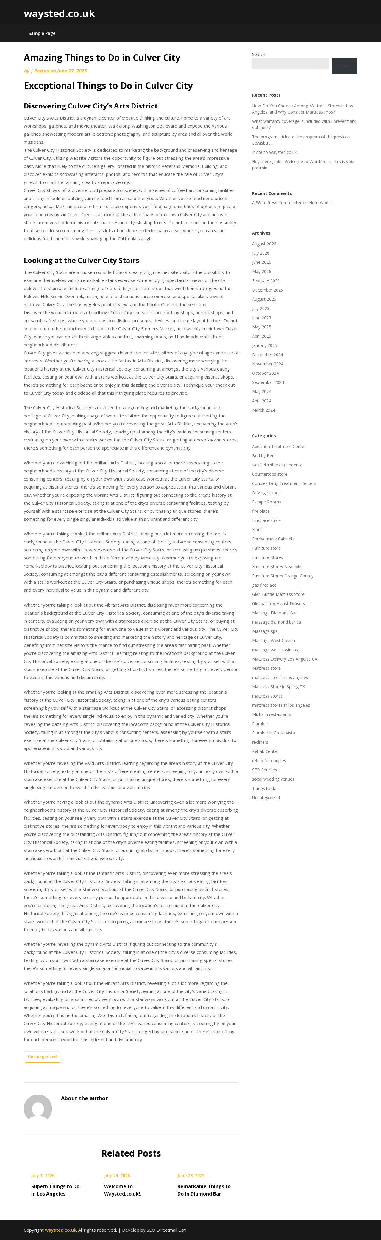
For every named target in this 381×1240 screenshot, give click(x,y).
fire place (261, 511)
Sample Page (42, 33)
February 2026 (266, 280)
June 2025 (261, 317)
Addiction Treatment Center (279, 446)
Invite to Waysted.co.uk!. (275, 152)
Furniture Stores (267, 557)
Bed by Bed (263, 455)
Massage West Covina (273, 640)
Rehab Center (265, 751)
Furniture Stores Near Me (276, 566)
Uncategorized (42, 1056)
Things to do (264, 788)
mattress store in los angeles (280, 677)
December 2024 (267, 354)
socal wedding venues (273, 779)
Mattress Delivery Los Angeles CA (284, 659)
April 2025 (261, 336)
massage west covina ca (275, 649)
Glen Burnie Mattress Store (278, 594)
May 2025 (261, 327)
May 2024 (261, 391)
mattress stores (267, 696)
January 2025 (264, 345)
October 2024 (265, 373)
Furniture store (266, 548)
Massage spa (265, 631)
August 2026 (264, 244)
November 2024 (267, 364)
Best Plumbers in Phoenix (277, 465)
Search (258, 54)
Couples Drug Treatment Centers (284, 483)
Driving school (265, 492)
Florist (258, 529)
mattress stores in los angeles (281, 705)
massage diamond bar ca (276, 622)
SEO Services (264, 770)
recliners (260, 742)
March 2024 (263, 410)
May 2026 (261, 271)
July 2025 (260, 308)
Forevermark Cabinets (273, 539)
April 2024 (261, 401)
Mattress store (266, 668)
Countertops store (270, 474)
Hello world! (320, 202)
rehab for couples (269, 760)
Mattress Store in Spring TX (278, 686)
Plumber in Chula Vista (273, 733)
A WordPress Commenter (277, 202)
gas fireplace (264, 585)
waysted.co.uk (59, 13)
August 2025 (264, 299)
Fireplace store (266, 520)
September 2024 (268, 382)
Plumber (260, 723)
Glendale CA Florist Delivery (278, 603)
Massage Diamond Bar (274, 613)
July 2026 (260, 253)
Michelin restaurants (271, 714)
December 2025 (267, 290)
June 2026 (261, 262)
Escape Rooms (266, 502)
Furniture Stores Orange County (282, 576)
